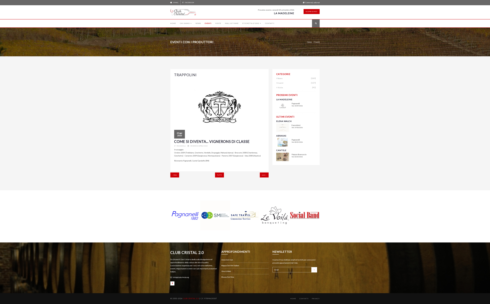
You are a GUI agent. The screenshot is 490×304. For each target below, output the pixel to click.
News (198, 23)
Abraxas (281, 135)
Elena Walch (284, 121)
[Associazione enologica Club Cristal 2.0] (183, 11)
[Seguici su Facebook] (172, 283)
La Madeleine (284, 13)
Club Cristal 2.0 (187, 252)
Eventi (208, 23)
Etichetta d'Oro (250, 23)
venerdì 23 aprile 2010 (198, 146)
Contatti (269, 23)
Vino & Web (226, 271)
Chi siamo (185, 23)
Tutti (219, 175)
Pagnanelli (181, 146)
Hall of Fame (232, 23)
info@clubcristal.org (181, 277)
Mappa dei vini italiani (230, 265)
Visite (218, 23)
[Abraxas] (282, 142)
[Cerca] (316, 23)
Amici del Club (227, 260)
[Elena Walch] (282, 127)
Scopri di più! (312, 12)
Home (173, 23)
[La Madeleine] (282, 106)
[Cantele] (282, 157)
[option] (185, 215)
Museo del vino (227, 277)
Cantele (281, 150)
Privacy (316, 299)
